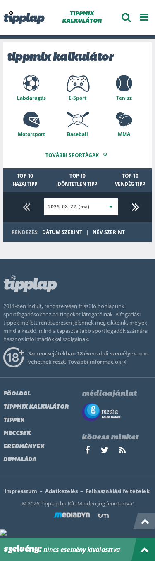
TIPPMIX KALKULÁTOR (82, 17)
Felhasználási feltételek (118, 491)
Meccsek (17, 433)
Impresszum (21, 491)
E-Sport (77, 97)
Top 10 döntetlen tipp (77, 179)
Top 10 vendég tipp (130, 179)
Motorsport (31, 134)
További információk (94, 361)
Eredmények (23, 447)
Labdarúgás (31, 97)
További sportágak (72, 155)
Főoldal (17, 394)
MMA (124, 134)
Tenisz (124, 97)
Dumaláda (19, 460)
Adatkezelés (61, 491)
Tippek (13, 420)
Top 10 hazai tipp (25, 179)
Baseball (77, 134)
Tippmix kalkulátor (36, 407)
